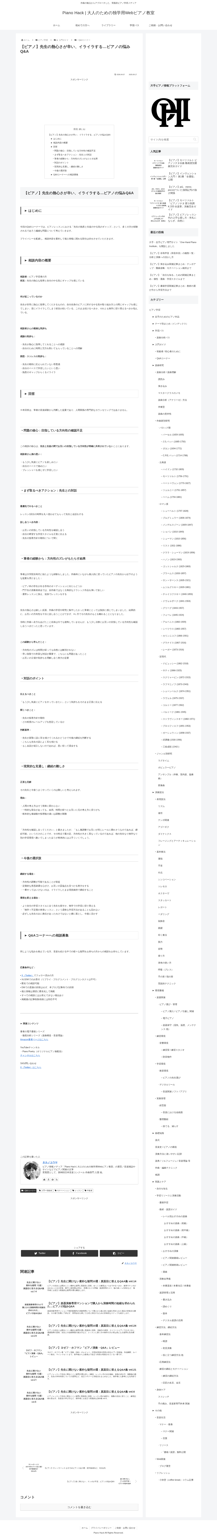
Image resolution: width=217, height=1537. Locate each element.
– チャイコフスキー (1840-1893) (177, 594)
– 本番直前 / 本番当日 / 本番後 (176, 1285)
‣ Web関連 (160, 1459)
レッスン (78, 1191)
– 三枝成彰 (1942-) (170, 746)
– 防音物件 (166, 1057)
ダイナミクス (164, 834)
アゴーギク (163, 827)
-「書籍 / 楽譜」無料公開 (173, 1452)
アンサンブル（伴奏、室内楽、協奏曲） (176, 776)
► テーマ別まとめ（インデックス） (170, 323)
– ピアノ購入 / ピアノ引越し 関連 (177, 1011)
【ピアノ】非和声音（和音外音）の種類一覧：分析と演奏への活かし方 (172, 255)
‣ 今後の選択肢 (60, 171)
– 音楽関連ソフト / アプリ (174, 1091)
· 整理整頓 (163, 1119)
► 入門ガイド (159, 344)
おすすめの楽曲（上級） (176, 1244)
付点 (160, 872)
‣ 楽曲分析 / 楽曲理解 (165, 372)
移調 (157, 1174)
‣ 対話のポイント (61, 163)
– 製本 (164, 1313)
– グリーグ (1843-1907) (172, 608)
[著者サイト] (44, 1179)
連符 (160, 813)
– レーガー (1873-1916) (172, 649)
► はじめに (56, 139)
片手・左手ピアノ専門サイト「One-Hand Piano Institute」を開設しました (172, 244)
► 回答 (54, 147)
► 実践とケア (159, 1181)
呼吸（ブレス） (166, 969)
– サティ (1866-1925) (171, 670)
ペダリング (163, 914)
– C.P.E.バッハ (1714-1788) (174, 455)
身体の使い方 (164, 962)
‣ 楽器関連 (160, 997)
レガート (162, 907)
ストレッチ (163, 1396)
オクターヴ (163, 893)
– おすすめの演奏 (169, 1251)
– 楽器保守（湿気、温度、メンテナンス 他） (178, 1027)
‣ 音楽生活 (160, 1417)
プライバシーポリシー (101, 1528)
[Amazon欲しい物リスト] (48, 1179)
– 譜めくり (166, 1306)
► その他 (157, 1410)
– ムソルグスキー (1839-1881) (176, 587)
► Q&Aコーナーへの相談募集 (64, 175)
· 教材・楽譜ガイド (167, 1209)
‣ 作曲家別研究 (162, 420)
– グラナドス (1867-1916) (173, 642)
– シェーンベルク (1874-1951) (176, 691)
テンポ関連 (163, 820)
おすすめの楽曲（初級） (176, 1223)
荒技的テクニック (167, 983)
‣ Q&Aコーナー (29, 1191)
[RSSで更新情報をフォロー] (56, 1179)
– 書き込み (166, 1299)
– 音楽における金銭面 (172, 1112)
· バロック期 (164, 427)
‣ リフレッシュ (162, 1473)
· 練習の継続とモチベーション (173, 1369)
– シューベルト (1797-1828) (174, 511)
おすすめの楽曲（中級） (176, 1237)
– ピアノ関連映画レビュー (174, 1265)
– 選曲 (164, 1272)
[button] (195, 139)
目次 (76, 129)
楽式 (157, 1140)
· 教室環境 (163, 1070)
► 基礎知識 (158, 1133)
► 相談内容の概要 (59, 143)
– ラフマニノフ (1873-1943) (174, 684)
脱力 (160, 942)
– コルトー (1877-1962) (172, 705)
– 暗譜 (164, 1341)
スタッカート (164, 900)
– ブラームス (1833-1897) (173, 573)
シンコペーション (167, 879)
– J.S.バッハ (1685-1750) (173, 441)
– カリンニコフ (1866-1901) (174, 635)
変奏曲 (161, 785)
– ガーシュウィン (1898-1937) (176, 733)
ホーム (85, 1528)
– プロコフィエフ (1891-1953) (176, 726)
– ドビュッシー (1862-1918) (174, 663)
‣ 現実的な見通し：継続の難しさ (68, 167)
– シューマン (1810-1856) (173, 538)
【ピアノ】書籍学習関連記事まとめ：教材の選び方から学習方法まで (172, 288)
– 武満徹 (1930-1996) (171, 739)
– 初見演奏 (166, 1348)
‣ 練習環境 (160, 1036)
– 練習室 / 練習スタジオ (173, 1050)
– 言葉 (164, 1438)
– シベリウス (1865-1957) (173, 629)
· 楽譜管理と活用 (166, 1292)
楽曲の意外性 (164, 414)
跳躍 (160, 928)
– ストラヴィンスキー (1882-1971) (178, 719)
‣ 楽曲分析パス (162, 337)
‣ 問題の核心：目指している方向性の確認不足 (74, 151)
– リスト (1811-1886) (171, 545)
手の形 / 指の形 (165, 976)
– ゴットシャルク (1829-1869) (176, 566)
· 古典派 (162, 462)
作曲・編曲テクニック (166, 1168)
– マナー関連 (167, 1431)
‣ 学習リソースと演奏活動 (168, 1195)
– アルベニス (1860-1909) (173, 622)
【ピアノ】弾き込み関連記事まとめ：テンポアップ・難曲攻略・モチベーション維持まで (172, 266)
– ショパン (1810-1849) (172, 531)
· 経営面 (162, 1105)
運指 (160, 858)
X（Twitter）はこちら (30, 1067)
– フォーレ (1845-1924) (172, 615)
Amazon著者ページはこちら (34, 1039)
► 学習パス (158, 330)
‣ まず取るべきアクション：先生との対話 (72, 155)
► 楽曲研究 (158, 365)
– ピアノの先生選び (171, 1077)
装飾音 (161, 921)
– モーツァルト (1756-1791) (174, 476)
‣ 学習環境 (160, 1063)
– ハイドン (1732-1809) (172, 469)
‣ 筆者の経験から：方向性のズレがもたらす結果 (75, 159)
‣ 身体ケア (160, 1389)
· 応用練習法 (164, 1362)
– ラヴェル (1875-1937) (172, 698)
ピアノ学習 (154, 310)
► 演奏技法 (158, 792)
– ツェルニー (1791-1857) (173, 490)
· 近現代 (162, 656)
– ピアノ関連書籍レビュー (174, 1258)
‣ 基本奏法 (160, 851)
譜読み (161, 379)
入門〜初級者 (46, 1191)
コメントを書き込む (79, 1507)
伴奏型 (161, 407)
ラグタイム (163, 760)
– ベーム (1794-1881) (171, 497)
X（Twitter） (28, 975)
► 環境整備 (158, 990)
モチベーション (63, 1191)
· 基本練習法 (164, 1334)
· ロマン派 (163, 504)
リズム (161, 806)
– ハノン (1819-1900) (171, 559)
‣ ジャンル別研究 (163, 753)
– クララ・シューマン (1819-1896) (178, 552)
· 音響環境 (163, 1043)
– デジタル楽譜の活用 (172, 1320)
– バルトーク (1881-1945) (173, 712)
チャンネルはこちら (30, 1055)
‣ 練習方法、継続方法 (166, 1327)
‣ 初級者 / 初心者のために (168, 351)
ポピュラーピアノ (167, 767)
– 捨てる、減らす (169, 1126)
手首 (160, 865)
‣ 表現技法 (160, 799)
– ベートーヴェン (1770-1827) (176, 483)
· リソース (163, 1445)
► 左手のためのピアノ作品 (165, 316)
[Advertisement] (79, 62)
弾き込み (162, 386)
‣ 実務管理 (160, 1098)
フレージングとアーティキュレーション (177, 843)
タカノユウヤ (50, 1162)
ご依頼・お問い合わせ (125, 1528)
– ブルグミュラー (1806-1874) (176, 518)
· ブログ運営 (164, 1466)
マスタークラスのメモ (169, 393)
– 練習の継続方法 (169, 1376)
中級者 (89, 1191)
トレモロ (162, 886)
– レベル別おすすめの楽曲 (174, 1216)
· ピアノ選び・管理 (167, 1004)
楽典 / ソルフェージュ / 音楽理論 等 (172, 1161)
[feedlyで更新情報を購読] (52, 1179)
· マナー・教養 (165, 1424)
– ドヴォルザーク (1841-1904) (176, 601)
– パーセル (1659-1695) (172, 434)
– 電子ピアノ (167, 1018)
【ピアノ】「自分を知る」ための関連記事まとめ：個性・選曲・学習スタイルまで (172, 277)
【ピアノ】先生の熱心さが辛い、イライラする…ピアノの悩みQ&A (79, 135)
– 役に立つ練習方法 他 (172, 1355)
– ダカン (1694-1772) (171, 448)
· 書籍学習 (163, 1202)
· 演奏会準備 (164, 1278)
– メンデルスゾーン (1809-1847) (177, 524)
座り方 (161, 955)
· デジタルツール (166, 1084)
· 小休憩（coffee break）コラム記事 (176, 1480)
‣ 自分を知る (161, 1188)
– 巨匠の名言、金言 (171, 1382)
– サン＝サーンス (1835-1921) (176, 580)
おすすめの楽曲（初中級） (177, 1230)
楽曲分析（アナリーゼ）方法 (172, 400)
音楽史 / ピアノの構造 (166, 1147)
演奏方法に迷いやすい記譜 (168, 1154)
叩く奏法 (162, 935)
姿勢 (160, 949)
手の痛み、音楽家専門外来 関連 (174, 1403)
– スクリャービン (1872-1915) (176, 677)
